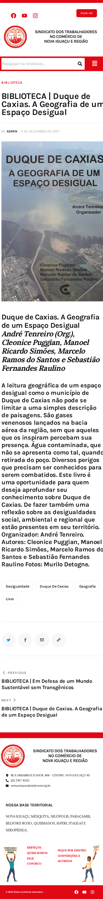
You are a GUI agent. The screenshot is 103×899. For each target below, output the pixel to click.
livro (10, 599)
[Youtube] (24, 15)
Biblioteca (11, 83)
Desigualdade (17, 586)
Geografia (87, 586)
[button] (95, 63)
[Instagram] (35, 15)
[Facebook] (13, 15)
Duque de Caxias (54, 586)
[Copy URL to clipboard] (59, 640)
